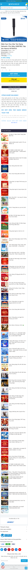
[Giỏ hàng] (25, 4)
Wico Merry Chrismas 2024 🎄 (16, 325)
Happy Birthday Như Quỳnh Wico (17, 411)
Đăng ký (24, 560)
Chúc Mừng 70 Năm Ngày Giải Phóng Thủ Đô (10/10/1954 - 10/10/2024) (16, 397)
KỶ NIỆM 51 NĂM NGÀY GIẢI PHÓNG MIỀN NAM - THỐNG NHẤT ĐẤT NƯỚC (17, 151)
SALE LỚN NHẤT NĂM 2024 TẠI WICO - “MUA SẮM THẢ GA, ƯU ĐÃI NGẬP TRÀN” (18, 350)
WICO (17, 568)
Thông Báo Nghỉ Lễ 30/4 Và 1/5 (16, 231)
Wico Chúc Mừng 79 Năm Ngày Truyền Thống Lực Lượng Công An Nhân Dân (17, 458)
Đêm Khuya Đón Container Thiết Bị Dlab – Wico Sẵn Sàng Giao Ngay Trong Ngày (17, 381)
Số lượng (3, 67)
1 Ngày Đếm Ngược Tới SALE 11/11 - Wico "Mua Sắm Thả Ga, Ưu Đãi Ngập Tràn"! (18, 342)
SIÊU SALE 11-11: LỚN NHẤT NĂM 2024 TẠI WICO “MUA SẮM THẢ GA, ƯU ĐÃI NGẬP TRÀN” (17, 334)
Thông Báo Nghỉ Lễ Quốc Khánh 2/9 (17, 189)
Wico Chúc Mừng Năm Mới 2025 (17, 309)
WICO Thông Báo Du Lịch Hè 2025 (17, 207)
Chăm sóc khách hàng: (14, 1)
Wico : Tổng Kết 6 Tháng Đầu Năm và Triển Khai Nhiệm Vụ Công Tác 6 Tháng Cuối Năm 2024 (17, 473)
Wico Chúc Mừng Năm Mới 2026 (17, 173)
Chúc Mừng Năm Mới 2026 (15, 165)
